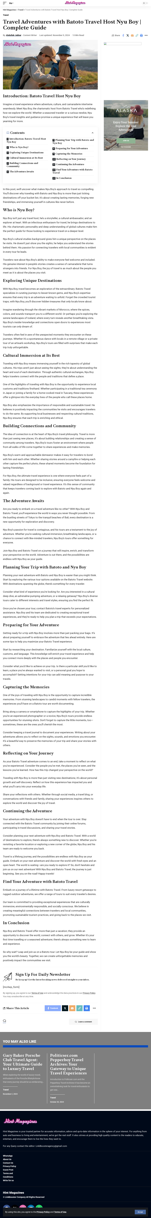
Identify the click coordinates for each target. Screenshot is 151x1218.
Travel (6, 15)
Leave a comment (85, 1022)
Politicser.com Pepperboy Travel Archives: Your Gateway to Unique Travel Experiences (68, 1064)
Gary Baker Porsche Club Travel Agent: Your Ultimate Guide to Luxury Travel (22, 1062)
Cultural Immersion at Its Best (26, 158)
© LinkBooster (9, 1197)
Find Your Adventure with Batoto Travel (72, 171)
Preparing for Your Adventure (72, 148)
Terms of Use (60, 1212)
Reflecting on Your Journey (71, 159)
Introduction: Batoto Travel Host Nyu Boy (26, 140)
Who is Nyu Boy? (19, 147)
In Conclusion (64, 178)
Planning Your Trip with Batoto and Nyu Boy (73, 141)
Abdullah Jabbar (13, 35)
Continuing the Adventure (70, 164)
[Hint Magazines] (75, 3)
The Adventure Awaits (22, 171)
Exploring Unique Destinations (27, 152)
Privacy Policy (43, 1212)
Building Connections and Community (22, 165)
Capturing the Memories (68, 153)
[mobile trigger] (5, 3)
